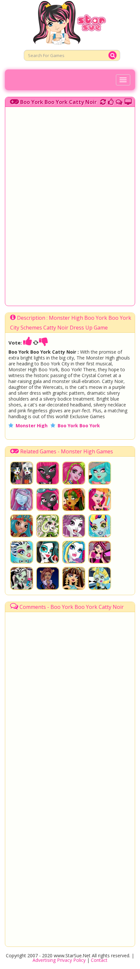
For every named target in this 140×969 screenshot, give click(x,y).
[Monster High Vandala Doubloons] (100, 473)
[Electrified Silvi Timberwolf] (74, 552)
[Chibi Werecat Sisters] (22, 473)
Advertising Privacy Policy (59, 960)
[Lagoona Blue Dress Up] (100, 578)
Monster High (32, 425)
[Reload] (103, 101)
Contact (99, 960)
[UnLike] (43, 342)
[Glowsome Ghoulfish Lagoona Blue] (100, 526)
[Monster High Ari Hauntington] (74, 526)
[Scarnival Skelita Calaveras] (48, 552)
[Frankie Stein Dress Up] (22, 578)
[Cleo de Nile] (74, 578)
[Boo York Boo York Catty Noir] (48, 499)
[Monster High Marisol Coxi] (74, 473)
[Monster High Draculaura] (100, 552)
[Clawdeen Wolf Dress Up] (48, 578)
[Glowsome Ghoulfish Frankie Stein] (22, 552)
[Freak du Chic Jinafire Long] (74, 499)
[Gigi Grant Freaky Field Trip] (100, 499)
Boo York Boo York (79, 425)
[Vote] (111, 101)
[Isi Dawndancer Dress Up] (22, 526)
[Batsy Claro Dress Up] (48, 526)
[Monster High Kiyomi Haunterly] (22, 499)
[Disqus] (119, 101)
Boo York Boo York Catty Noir (58, 102)
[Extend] (128, 101)
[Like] (27, 342)
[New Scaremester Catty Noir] (48, 473)
